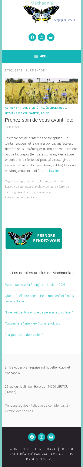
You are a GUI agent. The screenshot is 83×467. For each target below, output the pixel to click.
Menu (44, 56)
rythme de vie (44, 186)
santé (34, 113)
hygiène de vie (16, 113)
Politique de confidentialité (49, 405)
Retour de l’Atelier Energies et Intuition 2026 (35, 284)
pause (29, 186)
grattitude (57, 181)
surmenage (44, 192)
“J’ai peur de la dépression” (24, 334)
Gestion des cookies (19, 411)
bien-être (36, 108)
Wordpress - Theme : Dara (33, 449)
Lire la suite (51, 170)
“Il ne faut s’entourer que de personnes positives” (39, 312)
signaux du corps (23, 192)
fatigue (44, 181)
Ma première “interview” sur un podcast (32, 323)
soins (45, 113)
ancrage (19, 181)
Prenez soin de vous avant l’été (39, 120)
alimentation (16, 108)
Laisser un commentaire (21, 197)
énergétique (56, 108)
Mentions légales (16, 405)
